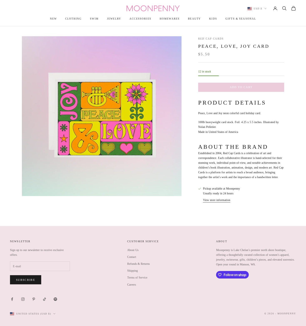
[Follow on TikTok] (44, 299)
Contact (131, 257)
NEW (53, 18)
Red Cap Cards (211, 38)
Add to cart (241, 87)
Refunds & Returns (138, 263)
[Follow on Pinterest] (34, 299)
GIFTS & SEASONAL (240, 18)
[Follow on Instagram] (23, 299)
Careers (131, 284)
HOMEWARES (170, 18)
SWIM (94, 18)
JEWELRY (114, 18)
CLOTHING (73, 18)
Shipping (132, 270)
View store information (216, 199)
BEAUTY (194, 18)
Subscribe (25, 279)
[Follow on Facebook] (12, 299)
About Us (132, 250)
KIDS (213, 18)
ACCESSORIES (140, 18)
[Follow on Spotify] (55, 299)
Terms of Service (137, 277)
